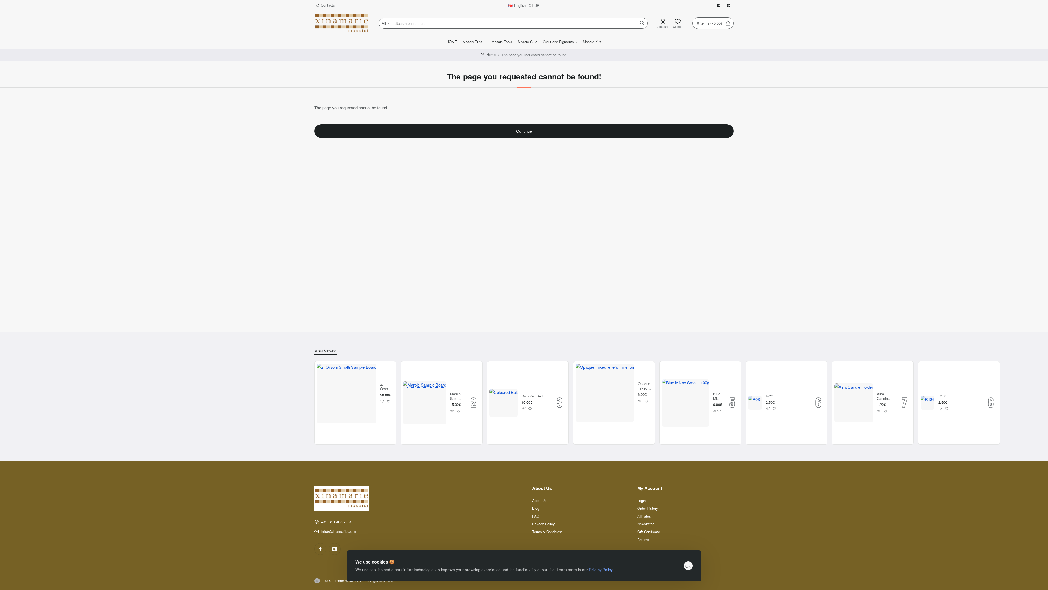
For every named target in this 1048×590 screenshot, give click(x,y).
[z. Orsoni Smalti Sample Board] (346, 393)
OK (688, 566)
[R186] (927, 403)
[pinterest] (335, 549)
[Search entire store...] (641, 23)
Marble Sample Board (456, 396)
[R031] (755, 403)
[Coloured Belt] (503, 403)
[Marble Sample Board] (424, 402)
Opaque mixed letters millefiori (644, 386)
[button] (382, 401)
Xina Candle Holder (882, 396)
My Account (649, 488)
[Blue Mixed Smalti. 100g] (685, 403)
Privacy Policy (600, 569)
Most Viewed (325, 350)
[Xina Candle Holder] (853, 403)
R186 (942, 396)
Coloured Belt (532, 396)
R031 (770, 396)
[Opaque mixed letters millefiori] (605, 393)
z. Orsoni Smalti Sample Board (386, 387)
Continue (524, 131)
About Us (542, 488)
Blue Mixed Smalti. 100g (717, 396)
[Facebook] (320, 549)
